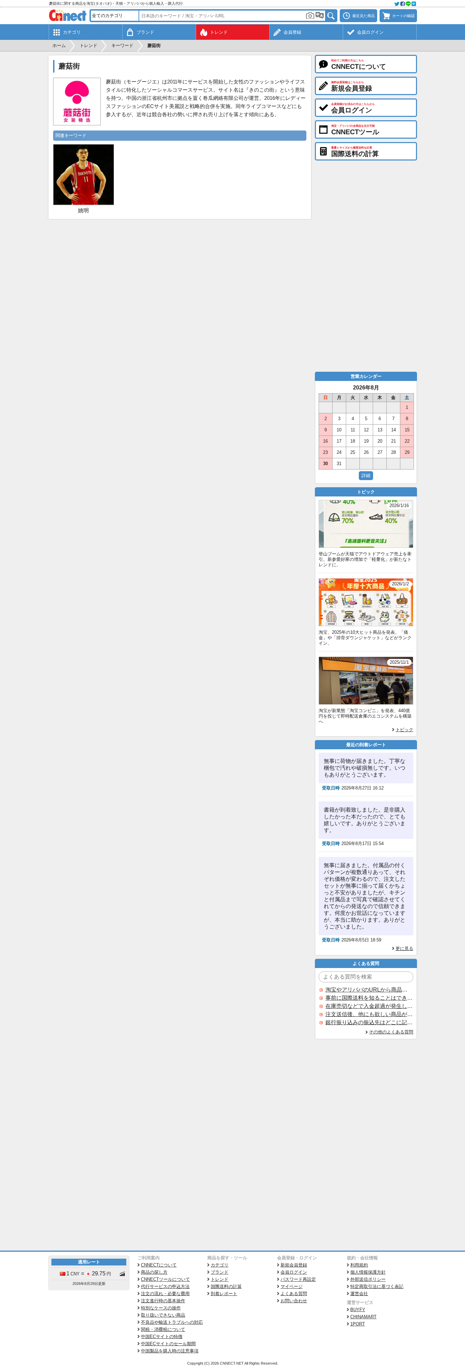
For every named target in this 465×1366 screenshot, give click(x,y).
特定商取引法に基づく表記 (376, 1286)
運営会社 (359, 1293)
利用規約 (359, 1265)
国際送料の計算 (226, 1286)
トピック (404, 729)
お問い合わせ (293, 1300)
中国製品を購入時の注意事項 (169, 1350)
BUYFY (357, 1309)
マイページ (291, 1286)
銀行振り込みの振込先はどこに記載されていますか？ (369, 1022)
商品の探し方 (154, 1272)
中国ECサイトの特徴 (161, 1336)
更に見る (404, 948)
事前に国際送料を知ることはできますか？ (369, 998)
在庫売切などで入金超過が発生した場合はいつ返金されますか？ (369, 1006)
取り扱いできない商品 (163, 1315)
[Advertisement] (179, 270)
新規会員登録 (293, 1265)
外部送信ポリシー (368, 1279)
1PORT (357, 1323)
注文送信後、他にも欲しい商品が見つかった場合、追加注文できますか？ (369, 1014)
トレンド (219, 1279)
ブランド (219, 1272)
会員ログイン (293, 1272)
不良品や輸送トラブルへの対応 (172, 1322)
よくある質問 (293, 1293)
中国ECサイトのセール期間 (168, 1343)
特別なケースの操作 (161, 1307)
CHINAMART (363, 1316)
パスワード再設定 (298, 1279)
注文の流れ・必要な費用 (165, 1293)
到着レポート (224, 1293)
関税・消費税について (163, 1329)
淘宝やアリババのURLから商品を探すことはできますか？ (369, 990)
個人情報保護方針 (368, 1272)
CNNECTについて (159, 1265)
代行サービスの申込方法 (165, 1286)
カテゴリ (219, 1265)
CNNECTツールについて (165, 1279)
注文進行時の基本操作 (163, 1300)
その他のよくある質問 (391, 1031)
